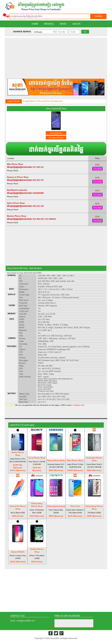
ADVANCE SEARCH (22, 31)
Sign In (76, 24)
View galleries (56, 133)
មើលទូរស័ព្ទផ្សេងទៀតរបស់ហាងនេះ (19, 167)
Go (85, 32)
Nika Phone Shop (15, 164)
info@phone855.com (26, 621)
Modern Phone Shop (16, 216)
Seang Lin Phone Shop (17, 177)
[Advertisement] (56, 57)
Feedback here (78, 405)
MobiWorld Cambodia (17, 190)
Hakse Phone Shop (16, 203)
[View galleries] (56, 129)
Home (35, 24)
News (63, 24)
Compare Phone (56, 137)
